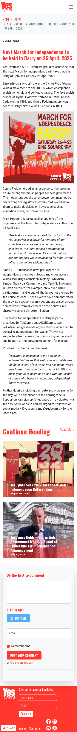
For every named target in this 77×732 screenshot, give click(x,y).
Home (6, 19)
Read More (67, 429)
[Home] (6, 7)
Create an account (22, 662)
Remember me (20, 646)
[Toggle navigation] (71, 7)
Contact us (35, 728)
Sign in (22, 728)
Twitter (20, 618)
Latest (17, 19)
